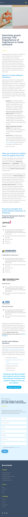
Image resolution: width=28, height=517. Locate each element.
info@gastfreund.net (7, 480)
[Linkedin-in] (6, 513)
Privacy (3, 506)
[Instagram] (4, 513)
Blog (3, 487)
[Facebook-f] (2, 513)
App (3, 490)
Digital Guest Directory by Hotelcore (14, 349)
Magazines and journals (12, 363)
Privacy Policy (17, 447)
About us (4, 499)
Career (3, 501)
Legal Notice (5, 504)
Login (3, 492)
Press (3, 502)
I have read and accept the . (11, 447)
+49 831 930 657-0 (6, 478)
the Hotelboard (10, 142)
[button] (26, 2)
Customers (4, 489)
